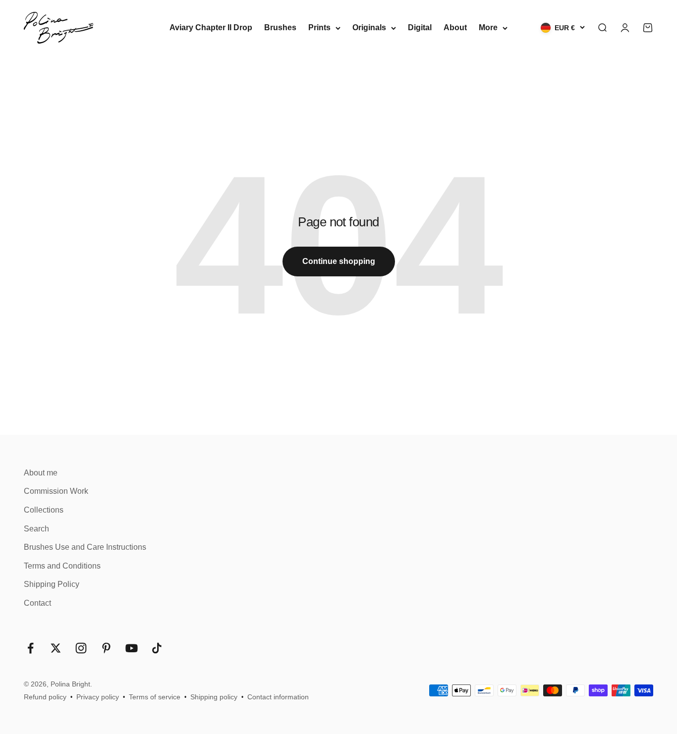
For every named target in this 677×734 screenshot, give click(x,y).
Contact (37, 603)
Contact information (278, 697)
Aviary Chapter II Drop (210, 27)
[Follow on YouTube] (131, 648)
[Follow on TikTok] (157, 648)
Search (36, 528)
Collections (43, 510)
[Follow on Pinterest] (106, 648)
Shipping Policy (51, 584)
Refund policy (45, 697)
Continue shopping (338, 261)
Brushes (280, 27)
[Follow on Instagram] (81, 648)
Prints (319, 27)
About (455, 27)
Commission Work (56, 491)
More (488, 27)
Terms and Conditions (62, 566)
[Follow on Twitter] (55, 648)
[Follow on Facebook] (30, 648)
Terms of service (154, 697)
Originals (369, 27)
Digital (420, 27)
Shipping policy (213, 697)
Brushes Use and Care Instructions (85, 547)
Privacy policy (97, 697)
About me (40, 473)
